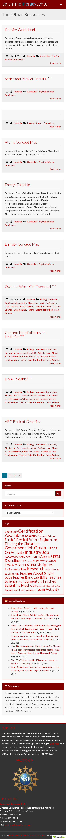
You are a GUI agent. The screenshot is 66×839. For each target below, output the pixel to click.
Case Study (11, 531)
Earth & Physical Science (22, 539)
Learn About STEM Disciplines (19, 306)
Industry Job (37, 552)
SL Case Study (12, 573)
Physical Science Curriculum (40, 123)
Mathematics (41, 560)
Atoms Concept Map (21, 142)
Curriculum (45, 56)
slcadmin (30, 56)
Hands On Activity (47, 303)
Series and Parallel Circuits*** (28, 78)
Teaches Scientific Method (40, 309)
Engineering (48, 539)
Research (36, 568)
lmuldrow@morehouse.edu (18, 825)
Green (40, 547)
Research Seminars (52, 570)
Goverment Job (19, 547)
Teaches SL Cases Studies (47, 586)
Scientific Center (25, 3)
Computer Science (46, 536)
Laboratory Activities (17, 556)
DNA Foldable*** (18, 379)
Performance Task (15, 569)
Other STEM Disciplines (35, 565)
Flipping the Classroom (27, 303)
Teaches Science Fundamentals (33, 579)
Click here (54, 743)
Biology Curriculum (49, 299)
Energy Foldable (17, 184)
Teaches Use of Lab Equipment (20, 590)
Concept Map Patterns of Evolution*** (25, 334)
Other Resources (43, 306)
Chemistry (30, 536)
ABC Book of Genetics (22, 421)
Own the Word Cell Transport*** (30, 286)
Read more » (55, 63)
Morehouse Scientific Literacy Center (27, 835)
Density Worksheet (20, 29)
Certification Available (24, 533)
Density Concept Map (22, 244)
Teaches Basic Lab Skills (29, 577)
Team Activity (52, 360)
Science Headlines (16, 600)
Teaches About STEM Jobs (29, 575)
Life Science (27, 561)
